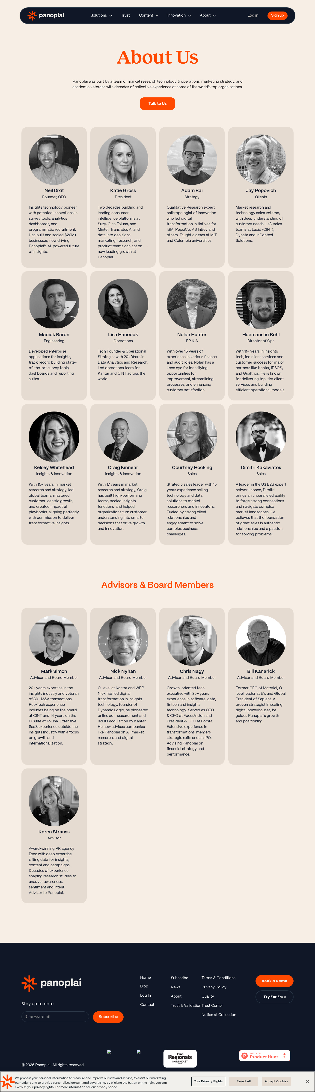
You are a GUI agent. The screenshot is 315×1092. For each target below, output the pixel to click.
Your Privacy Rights (208, 1081)
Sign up (277, 15)
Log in (253, 15)
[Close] (308, 1081)
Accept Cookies (276, 1081)
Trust (125, 15)
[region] (157, 1082)
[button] (101, 15)
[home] (42, 16)
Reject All (243, 1081)
